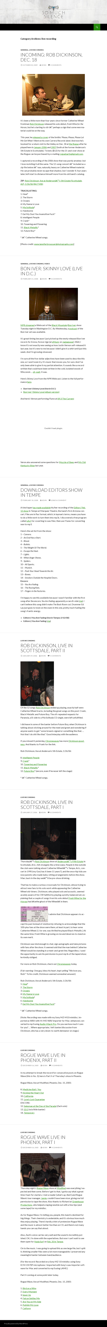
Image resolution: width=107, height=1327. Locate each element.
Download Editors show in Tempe (51, 492)
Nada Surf (39, 1241)
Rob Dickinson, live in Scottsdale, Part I (46, 804)
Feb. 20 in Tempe (55, 1241)
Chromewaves (52, 741)
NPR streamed (27, 325)
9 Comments (56, 1147)
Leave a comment (58, 500)
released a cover (40, 137)
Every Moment (30, 1291)
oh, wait (36, 372)
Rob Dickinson (37, 124)
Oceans (26, 990)
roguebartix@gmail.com (71, 154)
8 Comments (55, 812)
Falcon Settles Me (31, 1298)
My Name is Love (31, 994)
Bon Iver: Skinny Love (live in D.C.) (51, 271)
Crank (25, 761)
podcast (73, 328)
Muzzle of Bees (66, 462)
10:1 (26, 1109)
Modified (61, 1188)
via (80, 601)
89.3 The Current (66, 398)
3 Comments (55, 65)
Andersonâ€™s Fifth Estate (70, 861)
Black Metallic (31, 227)
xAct (29, 521)
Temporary (29, 1112)
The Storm (28, 987)
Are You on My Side (32, 1301)
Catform (27, 1308)
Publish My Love (30, 1305)
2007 (53, 147)
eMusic (55, 342)
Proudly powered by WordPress (16, 1324)
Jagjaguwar (67, 342)
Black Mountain (59, 325)
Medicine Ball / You (32, 1089)
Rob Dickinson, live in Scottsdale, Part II (46, 648)
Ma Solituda (28, 207)
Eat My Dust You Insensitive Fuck (38, 1004)
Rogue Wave (43, 1188)
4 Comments (56, 279)
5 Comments (55, 656)
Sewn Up (27, 1295)
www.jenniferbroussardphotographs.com (53, 244)
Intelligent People (31, 757)
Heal (25, 984)
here (29, 382)
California (28, 1096)
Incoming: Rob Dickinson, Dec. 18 (51, 57)
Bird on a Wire (29, 1288)
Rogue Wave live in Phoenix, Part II (42, 1057)
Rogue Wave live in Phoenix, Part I (42, 1139)
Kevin (43, 65)
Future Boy (29, 771)
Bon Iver (72, 325)
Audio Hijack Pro (48, 1024)
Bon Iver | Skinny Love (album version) (41, 392)
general (24, 50)
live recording (36, 50)
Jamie (44, 1198)
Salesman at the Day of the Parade (40, 1106)
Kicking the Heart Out (33, 1092)
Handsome (28, 1000)
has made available (42, 507)
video (47, 264)
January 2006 (40, 147)
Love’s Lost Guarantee (34, 1099)
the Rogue (74, 144)
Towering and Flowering (35, 764)
